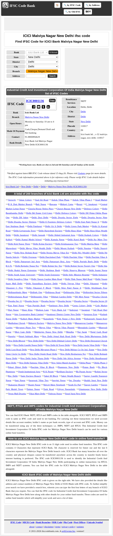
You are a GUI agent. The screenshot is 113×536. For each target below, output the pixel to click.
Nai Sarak (82, 332)
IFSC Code (15, 522)
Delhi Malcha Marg (90, 244)
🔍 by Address (93, 5)
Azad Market (101, 200)
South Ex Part (74, 385)
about (31, 527)
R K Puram (48, 371)
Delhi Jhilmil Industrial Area (61, 235)
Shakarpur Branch (16, 385)
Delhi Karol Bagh (76, 239)
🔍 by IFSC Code (72, 5)
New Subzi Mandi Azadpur (63, 363)
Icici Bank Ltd (12, 186)
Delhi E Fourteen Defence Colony (56, 222)
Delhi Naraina (84, 248)
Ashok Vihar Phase (60, 200)
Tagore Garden (91, 385)
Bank (16, 52)
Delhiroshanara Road (18, 297)
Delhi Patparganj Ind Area (27, 261)
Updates (81, 173)
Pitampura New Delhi (68, 367)
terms (57, 527)
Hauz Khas (27, 310)
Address (16, 76)
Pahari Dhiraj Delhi (17, 367)
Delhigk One (36, 292)
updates (80, 527)
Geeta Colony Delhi (82, 305)
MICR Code (28, 522)
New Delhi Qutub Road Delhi (43, 354)
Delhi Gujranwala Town (25, 231)
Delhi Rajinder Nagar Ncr (27, 266)
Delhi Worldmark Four (96, 288)
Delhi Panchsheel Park (50, 257)
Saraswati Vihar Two (38, 380)
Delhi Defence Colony (66, 213)
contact (39, 527)
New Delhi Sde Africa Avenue (66, 358)
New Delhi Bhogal (16, 341)
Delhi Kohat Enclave (42, 244)
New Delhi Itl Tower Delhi (58, 345)
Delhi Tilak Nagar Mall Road (78, 279)
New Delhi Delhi (36, 341)
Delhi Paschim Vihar (73, 257)
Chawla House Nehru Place (41, 209)
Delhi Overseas (30, 257)
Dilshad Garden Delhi (61, 297)
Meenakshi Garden (86, 327)
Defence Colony (91, 209)
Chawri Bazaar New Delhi (69, 209)
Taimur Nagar (33, 389)
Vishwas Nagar (55, 393)
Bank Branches (43, 522)
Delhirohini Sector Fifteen (95, 292)
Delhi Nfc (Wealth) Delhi (84, 253)
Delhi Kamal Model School (29, 239)
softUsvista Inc (68, 531)
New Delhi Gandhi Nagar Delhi (28, 345)
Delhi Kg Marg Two (97, 239)
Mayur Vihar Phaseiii (64, 327)
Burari (79, 204)
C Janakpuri (91, 204)
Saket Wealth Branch (71, 376)
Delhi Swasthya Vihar (18, 279)
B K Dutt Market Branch (20, 204)
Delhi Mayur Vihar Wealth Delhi (35, 248)
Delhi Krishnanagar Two (66, 244)
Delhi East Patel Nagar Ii (87, 222)
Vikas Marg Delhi (37, 393)
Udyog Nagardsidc (66, 389)
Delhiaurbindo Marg (17, 292)
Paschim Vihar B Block (42, 367)
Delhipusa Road (52, 292)
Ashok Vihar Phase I (82, 200)
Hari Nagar (13, 310)
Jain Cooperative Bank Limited (29, 314)
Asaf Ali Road (41, 200)
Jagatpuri (86, 310)
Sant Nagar (20, 380)
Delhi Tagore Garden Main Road (46, 279)
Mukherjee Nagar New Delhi (48, 332)
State (16, 57)
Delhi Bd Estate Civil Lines (39, 213)
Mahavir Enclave (36, 323)
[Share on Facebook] (33, 107)
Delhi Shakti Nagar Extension (22, 270)
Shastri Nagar (34, 385)
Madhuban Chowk (16, 323)
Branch (16, 71)
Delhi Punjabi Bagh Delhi (86, 261)
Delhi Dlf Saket (20, 217)
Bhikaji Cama (66, 204)
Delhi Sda (102, 266)
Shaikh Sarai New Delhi (95, 380)
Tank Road (48, 389)
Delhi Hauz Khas (73, 231)
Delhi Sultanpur (100, 275)
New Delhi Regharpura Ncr (73, 354)
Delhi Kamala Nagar (54, 239)
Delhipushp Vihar (72, 292)
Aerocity (12, 200)
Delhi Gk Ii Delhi (53, 226)
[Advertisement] (57, 24)
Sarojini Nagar (59, 380)
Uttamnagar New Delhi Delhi (93, 389)
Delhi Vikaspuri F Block (38, 288)
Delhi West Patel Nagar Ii (68, 288)
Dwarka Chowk (100, 297)
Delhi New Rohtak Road (26, 253)
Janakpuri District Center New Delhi (64, 314)
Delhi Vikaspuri (91, 283)
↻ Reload (53, 52)
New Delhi (86, 121)
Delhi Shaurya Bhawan (74, 270)
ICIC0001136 (35, 101)
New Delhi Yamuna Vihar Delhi (33, 363)
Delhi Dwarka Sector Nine (94, 217)
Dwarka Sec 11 (15, 301)
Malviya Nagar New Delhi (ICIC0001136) (67, 186)
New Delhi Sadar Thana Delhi (34, 358)
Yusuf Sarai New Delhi (75, 393)
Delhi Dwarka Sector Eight (65, 217)
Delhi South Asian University (22, 275)
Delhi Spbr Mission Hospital (76, 275)
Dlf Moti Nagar (82, 297)
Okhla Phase (85, 363)
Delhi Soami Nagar (98, 270)
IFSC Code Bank (22, 6)
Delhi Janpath (38, 235)
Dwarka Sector (31, 301)
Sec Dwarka (74, 380)
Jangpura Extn (90, 314)
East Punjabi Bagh (36, 305)
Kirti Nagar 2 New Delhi (69, 319)
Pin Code (68, 522)
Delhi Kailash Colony (89, 235)
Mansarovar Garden (84, 323)
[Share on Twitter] (43, 107)
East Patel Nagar (16, 305)
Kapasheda (49, 319)
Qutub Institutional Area (29, 371)
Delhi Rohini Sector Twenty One (80, 266)
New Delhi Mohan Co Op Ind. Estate (77, 349)
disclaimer (49, 527)
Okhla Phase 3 (100, 363)
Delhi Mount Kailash (65, 248)
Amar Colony (25, 200)
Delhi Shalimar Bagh (50, 270)
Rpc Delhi (13, 376)
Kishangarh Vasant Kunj (95, 319)
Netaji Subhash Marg (29, 336)
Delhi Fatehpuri (35, 226)
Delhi (83, 111)
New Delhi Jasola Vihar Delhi (86, 345)
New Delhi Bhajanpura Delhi (93, 336)
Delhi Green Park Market (77, 226)
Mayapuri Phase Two (26, 327)
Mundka (70, 332)
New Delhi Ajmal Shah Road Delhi (59, 336)
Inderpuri (74, 310)
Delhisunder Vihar (39, 297)
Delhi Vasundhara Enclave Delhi (42, 283)
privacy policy (68, 527)
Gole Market (101, 305)
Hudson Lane (42, 310)
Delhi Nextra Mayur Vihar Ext (55, 253)
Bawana (53, 204)
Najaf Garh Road (98, 332)
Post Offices (79, 522)
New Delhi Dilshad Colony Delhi (62, 341)
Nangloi (11, 336)
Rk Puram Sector (84, 371)
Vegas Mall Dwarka (17, 393)
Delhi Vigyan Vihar (70, 283)
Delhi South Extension (49, 275)
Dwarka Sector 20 (99, 301)
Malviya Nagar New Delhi (37, 117)
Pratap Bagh (89, 367)
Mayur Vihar (45, 327)
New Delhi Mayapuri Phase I (43, 349)
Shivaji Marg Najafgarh (54, 385)
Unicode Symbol (95, 522)
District (16, 62)
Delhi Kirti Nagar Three (19, 244)
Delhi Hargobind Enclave (50, 231)
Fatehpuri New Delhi (59, 305)
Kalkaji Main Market (30, 319)
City (16, 66)
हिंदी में (88, 12)
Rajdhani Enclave (65, 371)
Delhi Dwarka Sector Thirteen (22, 222)
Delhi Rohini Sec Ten (52, 266)
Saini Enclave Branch (31, 376)
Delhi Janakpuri (21, 235)
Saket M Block (51, 376)
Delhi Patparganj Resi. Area (56, 261)
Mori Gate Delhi (23, 332)
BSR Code (57, 522)
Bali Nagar (41, 204)
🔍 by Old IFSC (73, 12)
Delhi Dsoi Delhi (40, 217)
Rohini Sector (101, 371)
